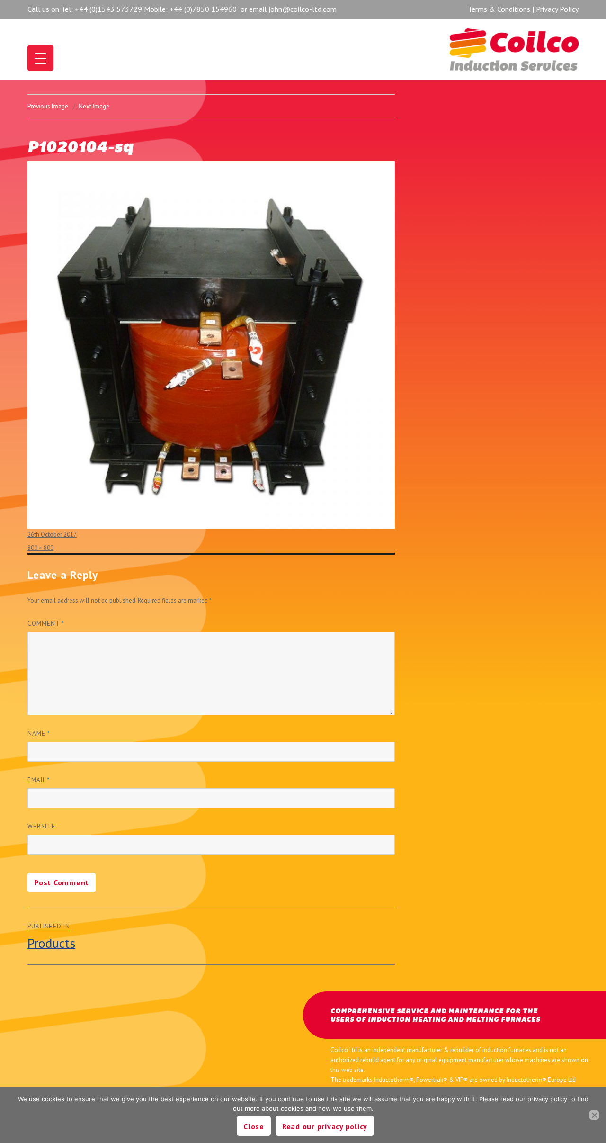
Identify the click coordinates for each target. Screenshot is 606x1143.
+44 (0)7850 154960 (203, 9)
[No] (594, 1115)
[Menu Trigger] (40, 58)
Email (38, 780)
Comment (45, 624)
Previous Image (47, 106)
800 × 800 (40, 548)
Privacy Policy (557, 9)
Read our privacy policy (324, 1126)
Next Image (94, 106)
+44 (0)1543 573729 (108, 9)
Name (38, 733)
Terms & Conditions (499, 9)
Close (253, 1126)
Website (41, 826)
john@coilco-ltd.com (302, 9)
